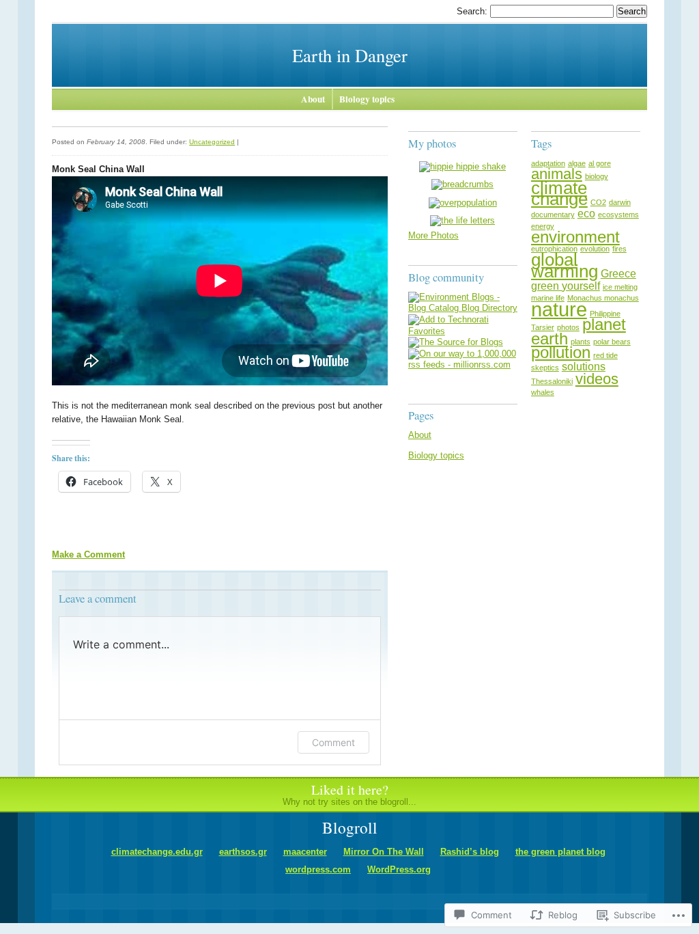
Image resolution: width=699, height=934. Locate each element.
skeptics (545, 367)
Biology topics (367, 99)
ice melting (620, 287)
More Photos (433, 235)
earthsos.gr (243, 852)
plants (580, 342)
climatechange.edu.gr (157, 852)
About (313, 99)
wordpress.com (318, 869)
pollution (560, 352)
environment (575, 237)
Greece (618, 273)
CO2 (598, 202)
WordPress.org (399, 869)
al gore (599, 163)
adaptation (548, 163)
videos (596, 378)
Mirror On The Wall (383, 852)
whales (542, 392)
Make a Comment (88, 554)
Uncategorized (212, 142)
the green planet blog (560, 852)
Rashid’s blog (469, 852)
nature (559, 309)
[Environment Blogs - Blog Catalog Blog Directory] (462, 308)
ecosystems (618, 214)
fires (619, 249)
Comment (333, 742)
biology (596, 176)
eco (586, 213)
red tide (605, 355)
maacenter (305, 852)
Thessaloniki (552, 381)
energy (542, 226)
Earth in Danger (350, 55)
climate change (559, 194)
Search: (473, 11)
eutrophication (554, 249)
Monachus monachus (603, 298)
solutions (583, 366)
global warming (564, 265)
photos (568, 327)
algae (577, 163)
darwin (620, 202)
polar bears (612, 342)
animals (556, 173)
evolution (595, 249)
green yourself (565, 286)
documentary (553, 214)
